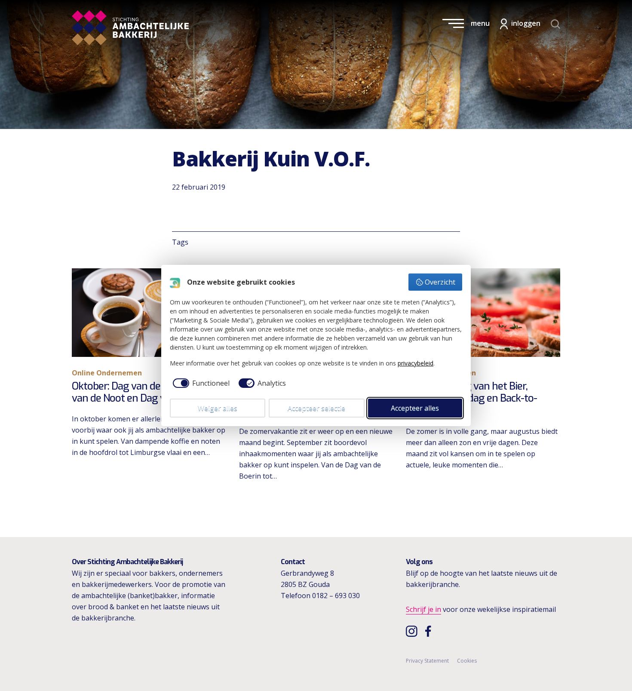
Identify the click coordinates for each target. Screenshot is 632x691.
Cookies (467, 660)
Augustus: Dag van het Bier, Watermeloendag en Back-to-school (471, 398)
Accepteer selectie (316, 408)
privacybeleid (415, 363)
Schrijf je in (423, 609)
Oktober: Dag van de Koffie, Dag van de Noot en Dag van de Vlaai (142, 392)
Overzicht (440, 282)
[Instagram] (412, 631)
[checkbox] (200, 383)
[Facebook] (430, 631)
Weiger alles (217, 408)
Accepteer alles (415, 408)
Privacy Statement (427, 660)
